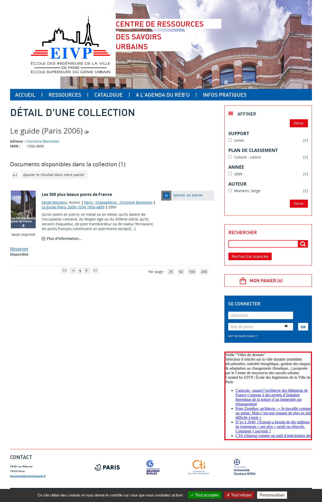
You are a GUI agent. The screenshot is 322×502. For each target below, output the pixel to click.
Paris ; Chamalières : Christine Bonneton (118, 202)
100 (192, 271)
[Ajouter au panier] (166, 195)
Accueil (25, 95)
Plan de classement (253, 150)
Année (236, 167)
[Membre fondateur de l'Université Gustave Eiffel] (244, 467)
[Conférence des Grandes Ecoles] (153, 467)
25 (171, 271)
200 (204, 271)
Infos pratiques (225, 95)
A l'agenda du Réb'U (163, 95)
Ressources (65, 95)
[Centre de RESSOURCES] (70, 44)
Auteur (237, 184)
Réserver (19, 249)
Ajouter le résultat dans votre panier (54, 174)
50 (181, 271)
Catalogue (108, 95)
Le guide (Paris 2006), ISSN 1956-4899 (73, 207)
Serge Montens (54, 202)
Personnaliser (272, 495)
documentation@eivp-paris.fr (28, 476)
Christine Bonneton (43, 141)
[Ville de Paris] (107, 467)
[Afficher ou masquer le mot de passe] (286, 326)
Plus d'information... (64, 238)
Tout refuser (241, 495)
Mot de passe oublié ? (242, 336)
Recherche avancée (250, 256)
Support (238, 133)
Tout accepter (206, 495)
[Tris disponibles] (15, 174)
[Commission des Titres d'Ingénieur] (198, 467)
